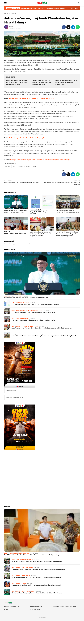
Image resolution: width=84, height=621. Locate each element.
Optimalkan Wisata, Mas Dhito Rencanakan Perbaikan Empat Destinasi (36, 577)
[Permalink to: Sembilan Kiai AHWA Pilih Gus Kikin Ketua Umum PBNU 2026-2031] (16, 202)
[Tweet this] (68, 27)
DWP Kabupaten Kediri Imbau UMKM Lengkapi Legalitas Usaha (15, 233)
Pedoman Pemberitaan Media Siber (64, 606)
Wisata (30, 553)
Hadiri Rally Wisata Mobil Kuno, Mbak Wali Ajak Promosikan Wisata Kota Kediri (38, 569)
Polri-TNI (37, 334)
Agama (6, 296)
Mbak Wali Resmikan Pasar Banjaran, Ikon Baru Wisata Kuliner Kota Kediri (36, 561)
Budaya (11, 553)
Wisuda (35, 166)
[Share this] (64, 27)
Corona (7, 166)
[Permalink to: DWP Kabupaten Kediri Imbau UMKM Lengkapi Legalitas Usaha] (16, 223)
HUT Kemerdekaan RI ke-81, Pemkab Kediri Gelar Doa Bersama (67, 211)
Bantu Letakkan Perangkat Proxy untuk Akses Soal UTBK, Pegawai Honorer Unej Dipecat (17, 82)
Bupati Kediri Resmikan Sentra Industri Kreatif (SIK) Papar (21, 181)
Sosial (20, 296)
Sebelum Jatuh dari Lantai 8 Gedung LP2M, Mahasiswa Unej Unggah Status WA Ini (41, 82)
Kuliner (28, 591)
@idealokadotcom (11, 390)
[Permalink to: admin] (6, 27)
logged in (15, 244)
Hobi (23, 567)
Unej (14, 166)
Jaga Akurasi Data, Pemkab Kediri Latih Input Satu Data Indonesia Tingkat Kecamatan (41, 234)
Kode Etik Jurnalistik (11, 606)
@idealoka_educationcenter (14, 397)
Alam (12, 302)
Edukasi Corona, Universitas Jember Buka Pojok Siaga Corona (32, 98)
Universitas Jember (24, 166)
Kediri (27, 310)
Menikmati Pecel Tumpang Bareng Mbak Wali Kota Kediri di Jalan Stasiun (36, 593)
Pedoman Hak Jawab (35, 606)
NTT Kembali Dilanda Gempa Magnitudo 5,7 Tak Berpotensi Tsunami (26, 8)
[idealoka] (42, 3)
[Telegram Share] (73, 27)
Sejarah (25, 553)
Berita (10, 296)
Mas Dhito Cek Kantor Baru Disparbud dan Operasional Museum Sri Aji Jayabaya (32, 555)
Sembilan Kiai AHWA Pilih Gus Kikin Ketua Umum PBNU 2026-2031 (15, 211)
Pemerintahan (34, 310)
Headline (15, 296)
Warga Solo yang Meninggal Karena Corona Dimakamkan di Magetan (62, 182)
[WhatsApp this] (78, 27)
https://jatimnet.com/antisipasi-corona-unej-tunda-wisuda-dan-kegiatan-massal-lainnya (40, 160)
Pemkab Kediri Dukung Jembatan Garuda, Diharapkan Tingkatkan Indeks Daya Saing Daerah (67, 234)
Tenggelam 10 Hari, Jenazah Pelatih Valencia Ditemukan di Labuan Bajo (36, 585)
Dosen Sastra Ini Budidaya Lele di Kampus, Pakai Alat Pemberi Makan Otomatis (66, 82)
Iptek (23, 326)
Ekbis (17, 318)
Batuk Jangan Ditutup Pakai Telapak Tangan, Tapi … (28, 138)
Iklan (6, 609)
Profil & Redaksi (34, 609)
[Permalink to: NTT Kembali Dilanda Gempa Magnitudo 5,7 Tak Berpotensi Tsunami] (42, 202)
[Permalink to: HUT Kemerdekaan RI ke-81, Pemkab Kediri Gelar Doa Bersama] (68, 202)
